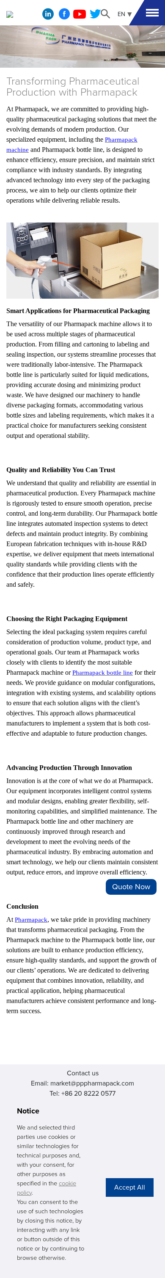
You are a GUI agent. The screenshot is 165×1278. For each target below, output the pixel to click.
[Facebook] (64, 16)
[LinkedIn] (48, 16)
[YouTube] (79, 16)
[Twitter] (95, 16)
